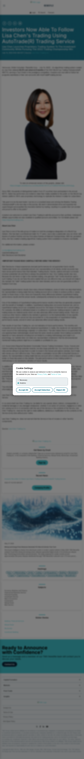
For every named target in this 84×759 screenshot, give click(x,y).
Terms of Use (56, 374)
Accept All (23, 390)
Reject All (60, 390)
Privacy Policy (42, 374)
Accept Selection (42, 390)
